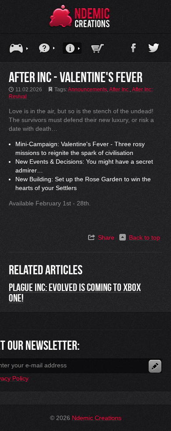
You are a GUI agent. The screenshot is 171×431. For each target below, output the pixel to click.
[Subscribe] (155, 366)
